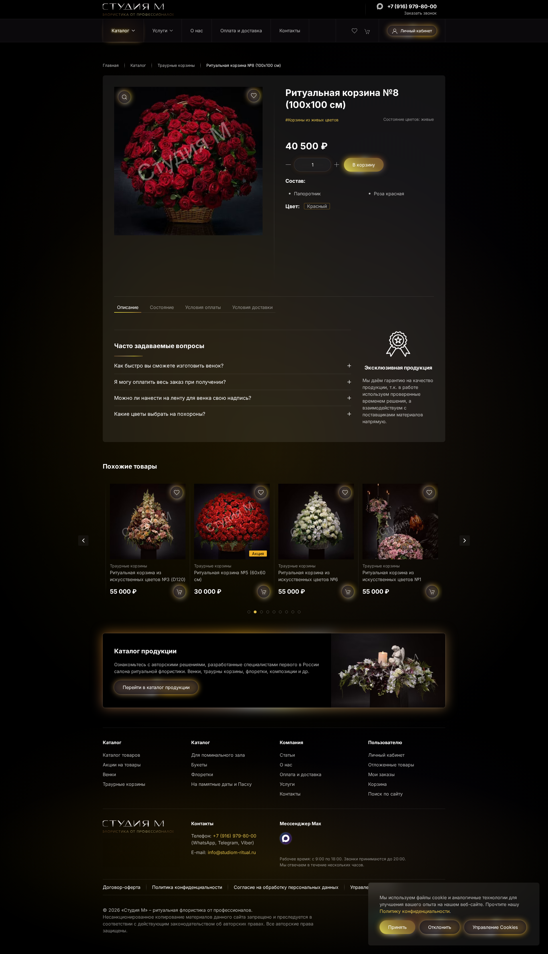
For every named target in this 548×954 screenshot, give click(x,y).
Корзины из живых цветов (387, 565)
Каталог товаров (121, 755)
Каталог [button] (120, 30)
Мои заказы (381, 774)
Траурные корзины (128, 565)
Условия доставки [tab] (252, 307)
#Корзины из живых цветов (312, 119)
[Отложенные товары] (354, 30)
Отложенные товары (391, 765)
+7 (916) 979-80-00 (412, 6)
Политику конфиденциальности (415, 911)
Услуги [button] (159, 30)
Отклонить (439, 927)
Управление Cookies (495, 927)
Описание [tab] (127, 307)
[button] (124, 97)
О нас (196, 30)
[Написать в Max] (380, 6)
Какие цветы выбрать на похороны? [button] (159, 414)
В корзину (363, 165)
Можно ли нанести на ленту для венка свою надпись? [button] (182, 398)
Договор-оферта (121, 887)
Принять (397, 927)
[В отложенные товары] (254, 96)
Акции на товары (122, 765)
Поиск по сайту (385, 794)
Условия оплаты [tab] (203, 307)
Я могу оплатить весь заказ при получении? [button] (170, 382)
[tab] (248, 611)
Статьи (287, 755)
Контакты (289, 30)
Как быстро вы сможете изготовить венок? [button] (168, 366)
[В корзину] (180, 592)
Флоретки (202, 774)
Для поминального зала (218, 755)
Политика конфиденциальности (187, 887)
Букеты (199, 765)
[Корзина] (367, 30)
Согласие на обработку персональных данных (286, 887)
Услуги (287, 784)
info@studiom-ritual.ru (232, 852)
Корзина (377, 784)
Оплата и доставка (241, 30)
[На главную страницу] (138, 9)
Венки (109, 774)
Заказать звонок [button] (420, 13)
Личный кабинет (416, 30)
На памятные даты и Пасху (221, 784)
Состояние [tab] (162, 307)
